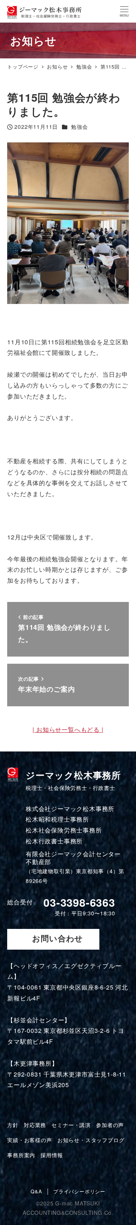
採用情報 (51, 1155)
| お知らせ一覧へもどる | (67, 729)
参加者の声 (110, 1125)
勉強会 (79, 126)
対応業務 (35, 1125)
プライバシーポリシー (79, 1191)
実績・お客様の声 (29, 1140)
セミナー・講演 (71, 1125)
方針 (13, 1125)
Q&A (36, 1191)
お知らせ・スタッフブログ (91, 1140)
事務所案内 (21, 1155)
